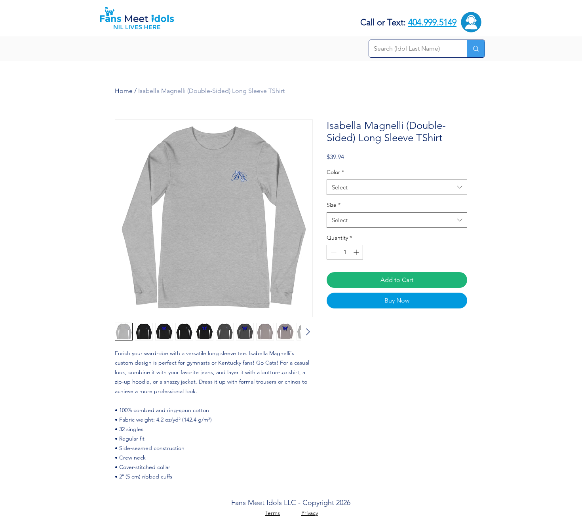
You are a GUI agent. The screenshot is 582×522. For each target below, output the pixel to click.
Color (335, 172)
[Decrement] (333, 252)
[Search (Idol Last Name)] (476, 48)
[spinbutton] (345, 252)
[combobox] (397, 187)
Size (333, 204)
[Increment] (357, 252)
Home (124, 91)
